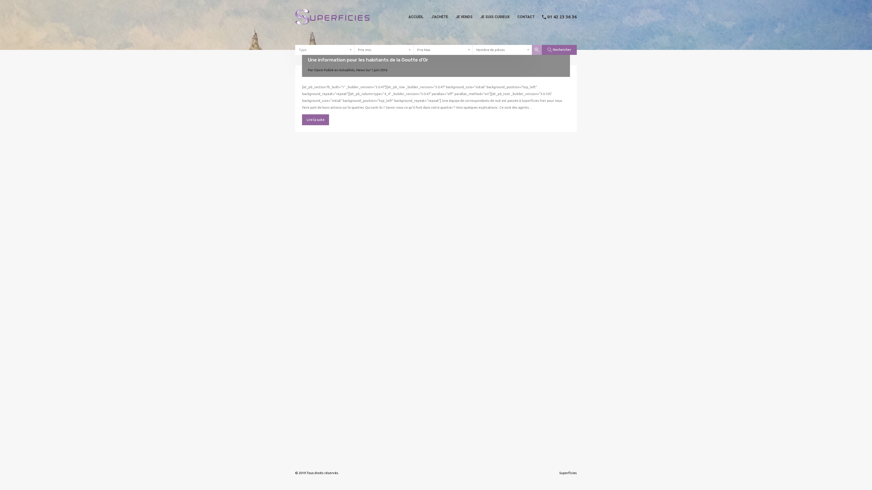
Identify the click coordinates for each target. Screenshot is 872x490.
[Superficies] (332, 27)
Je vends (464, 17)
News (360, 70)
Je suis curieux (495, 17)
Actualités (347, 70)
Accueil (416, 17)
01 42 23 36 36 (562, 16)
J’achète (439, 17)
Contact (526, 17)
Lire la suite (316, 120)
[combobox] (324, 50)
